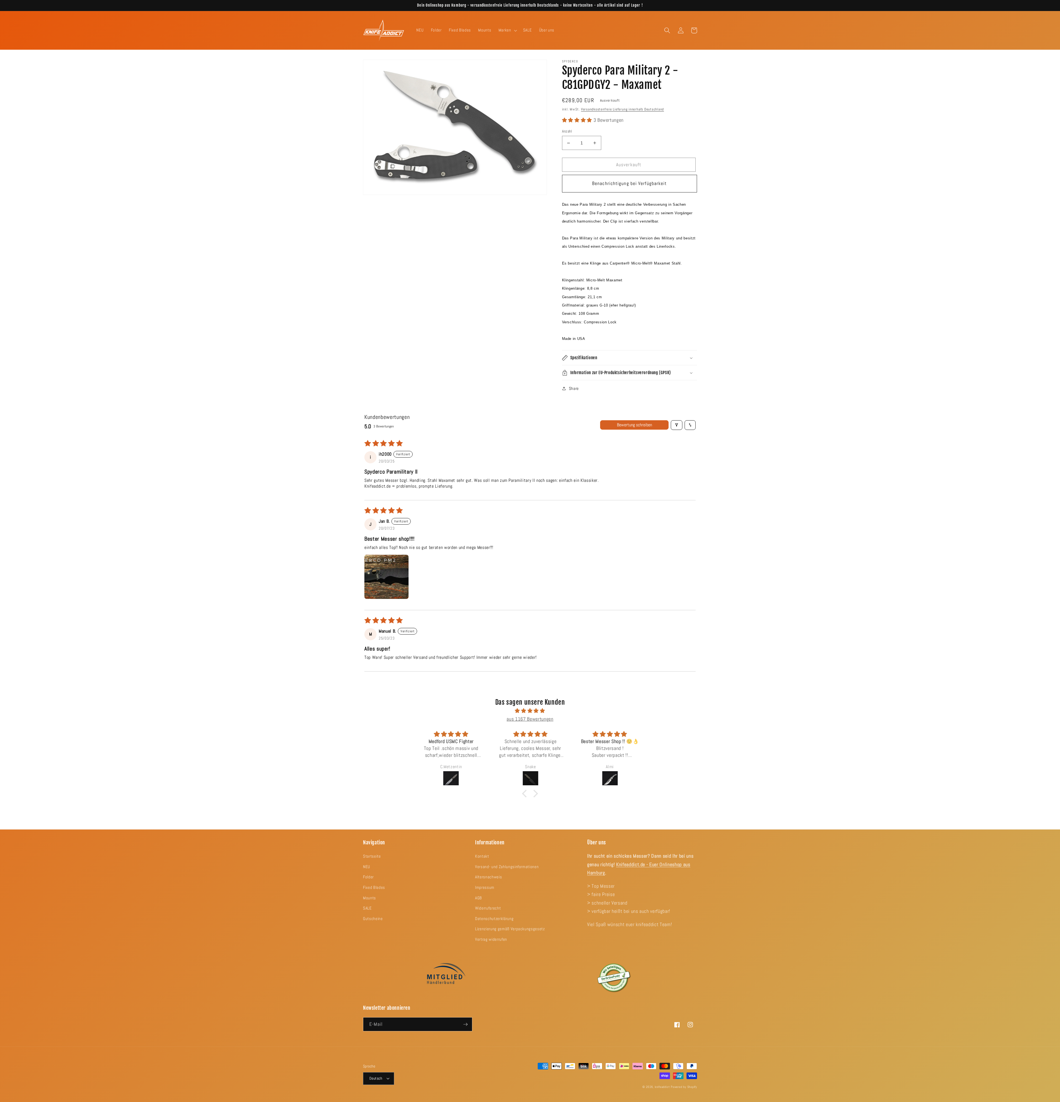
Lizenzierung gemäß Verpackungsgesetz (510, 929)
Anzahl (567, 131)
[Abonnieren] (465, 1024)
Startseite (372, 856)
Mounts (369, 898)
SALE (367, 908)
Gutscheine (373, 918)
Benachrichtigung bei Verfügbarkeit (629, 183)
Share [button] (574, 388)
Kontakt (482, 856)
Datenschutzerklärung (494, 918)
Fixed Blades (374, 887)
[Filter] (676, 425)
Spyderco (570, 61)
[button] (507, 30)
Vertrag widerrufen (491, 939)
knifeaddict (662, 1087)
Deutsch (375, 1078)
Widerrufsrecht (488, 908)
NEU (366, 867)
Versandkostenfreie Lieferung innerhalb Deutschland (622, 109)
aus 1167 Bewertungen (530, 719)
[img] (530, 711)
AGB (478, 898)
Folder (368, 877)
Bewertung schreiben (634, 425)
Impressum (484, 887)
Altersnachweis (488, 877)
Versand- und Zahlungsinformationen (507, 867)
